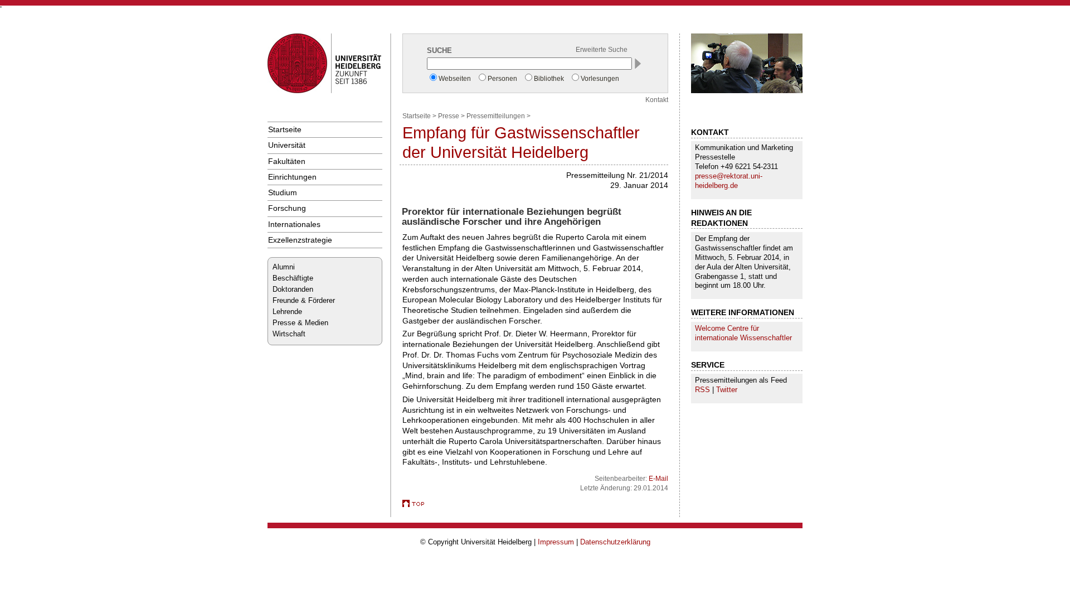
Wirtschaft (289, 334)
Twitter (726, 389)
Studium (282, 192)
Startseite (284, 129)
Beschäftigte (293, 278)
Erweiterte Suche (602, 49)
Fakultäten (286, 161)
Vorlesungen (600, 78)
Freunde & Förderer (304, 300)
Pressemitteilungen (495, 116)
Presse (448, 116)
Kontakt (656, 100)
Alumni (284, 267)
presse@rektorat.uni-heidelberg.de (728, 181)
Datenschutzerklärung (615, 542)
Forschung (287, 208)
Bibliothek (549, 78)
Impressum (556, 542)
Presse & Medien (300, 323)
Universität (286, 145)
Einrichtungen (292, 176)
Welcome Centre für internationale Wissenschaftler (743, 333)
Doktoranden (293, 289)
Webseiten (455, 78)
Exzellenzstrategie (300, 239)
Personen (502, 78)
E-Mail (658, 478)
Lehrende (287, 311)
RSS (702, 389)
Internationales (294, 224)
